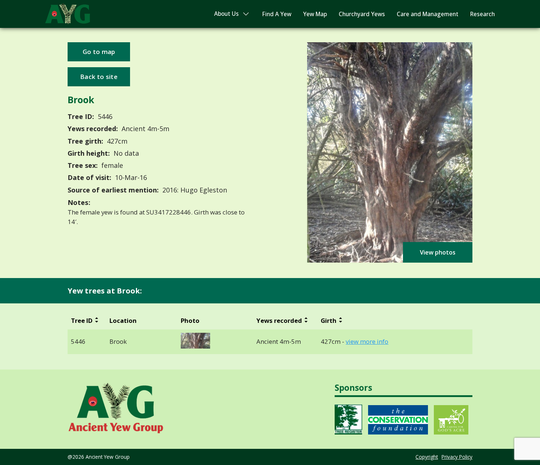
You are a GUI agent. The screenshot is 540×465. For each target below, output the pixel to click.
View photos (438, 252)
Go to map (99, 51)
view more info (367, 342)
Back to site (99, 76)
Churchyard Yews (362, 14)
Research (482, 14)
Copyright (426, 456)
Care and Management (427, 14)
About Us (226, 14)
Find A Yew (276, 14)
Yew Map (315, 14)
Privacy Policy (457, 456)
